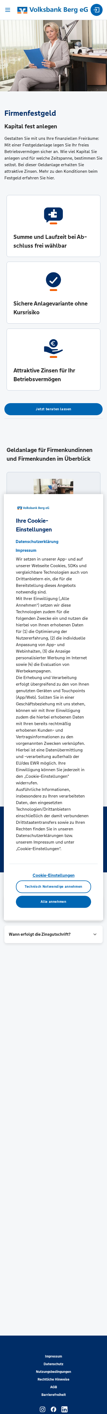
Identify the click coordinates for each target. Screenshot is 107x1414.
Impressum (53, 1356)
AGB (53, 1387)
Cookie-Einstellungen (54, 875)
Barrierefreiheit (53, 1395)
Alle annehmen (53, 902)
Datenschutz (53, 1364)
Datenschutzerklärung (37, 541)
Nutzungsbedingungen (53, 1372)
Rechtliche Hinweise (53, 1379)
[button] (53, 934)
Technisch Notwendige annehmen (53, 887)
